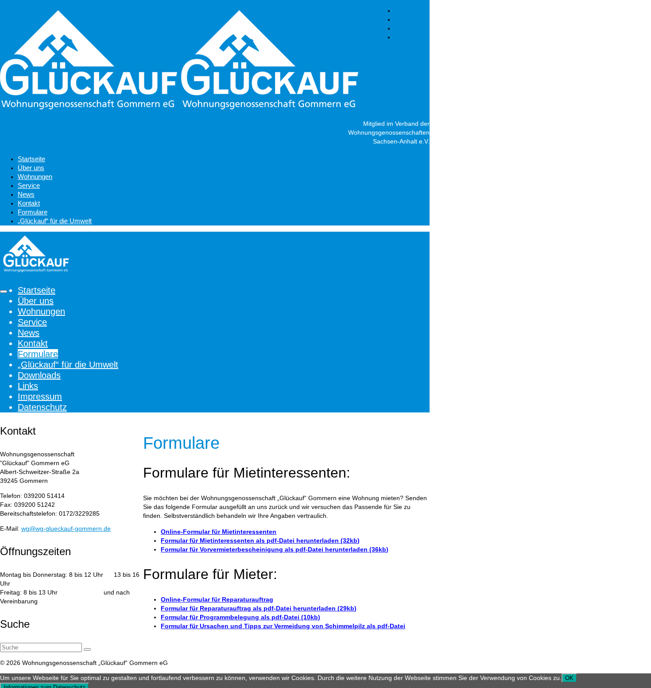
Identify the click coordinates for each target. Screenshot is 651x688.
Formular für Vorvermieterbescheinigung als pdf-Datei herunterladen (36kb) (274, 549)
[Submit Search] (87, 649)
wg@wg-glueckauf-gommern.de (66, 528)
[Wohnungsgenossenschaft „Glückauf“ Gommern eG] (215, 62)
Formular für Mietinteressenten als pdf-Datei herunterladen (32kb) (260, 540)
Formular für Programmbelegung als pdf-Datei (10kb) (240, 617)
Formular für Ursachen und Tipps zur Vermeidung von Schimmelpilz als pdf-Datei (283, 626)
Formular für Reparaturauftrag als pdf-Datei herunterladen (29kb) (258, 608)
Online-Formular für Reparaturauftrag (217, 599)
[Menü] (3, 291)
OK (569, 678)
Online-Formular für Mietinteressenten (218, 531)
